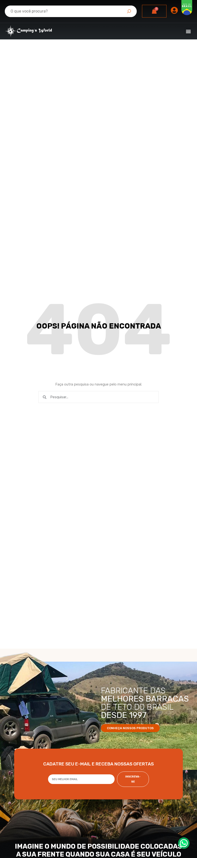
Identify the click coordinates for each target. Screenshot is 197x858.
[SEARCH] (129, 11)
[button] (188, 31)
